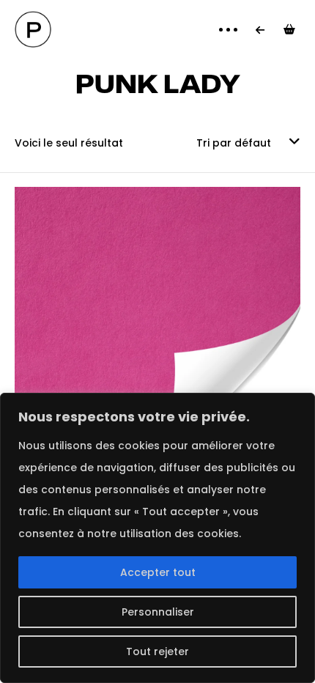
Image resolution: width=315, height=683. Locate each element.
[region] (157, 538)
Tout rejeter (157, 651)
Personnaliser (158, 612)
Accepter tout (158, 572)
